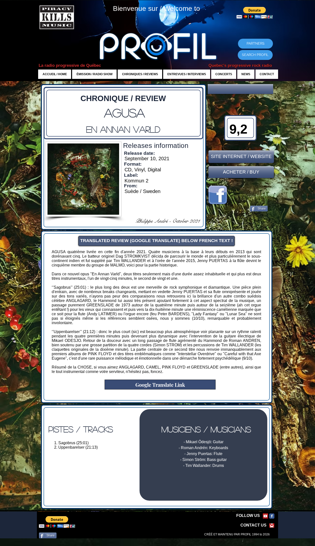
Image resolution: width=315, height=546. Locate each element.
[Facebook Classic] (271, 516)
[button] (240, 89)
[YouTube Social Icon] (265, 516)
